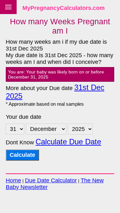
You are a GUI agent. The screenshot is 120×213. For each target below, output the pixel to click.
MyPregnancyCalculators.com (63, 8)
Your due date (23, 117)
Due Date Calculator (51, 180)
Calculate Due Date (68, 142)
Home (13, 180)
